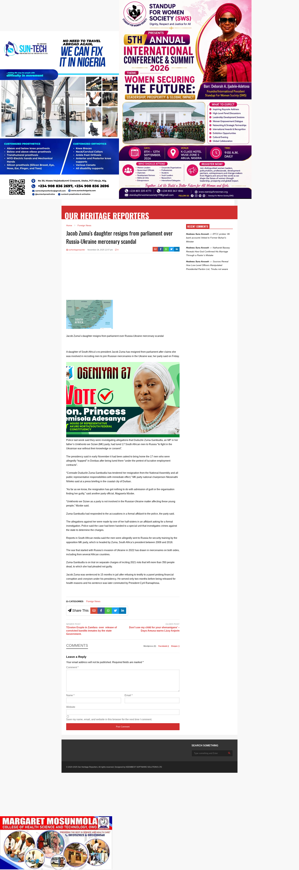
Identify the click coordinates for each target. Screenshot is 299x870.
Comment (72, 667)
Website (70, 707)
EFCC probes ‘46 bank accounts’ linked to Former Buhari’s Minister (208, 238)
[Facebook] (160, 249)
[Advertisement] (123, 278)
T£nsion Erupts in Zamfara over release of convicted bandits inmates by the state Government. (91, 630)
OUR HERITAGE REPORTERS (107, 215)
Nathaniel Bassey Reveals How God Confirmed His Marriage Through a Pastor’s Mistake (208, 251)
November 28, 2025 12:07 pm (100, 250)
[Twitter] (171, 249)
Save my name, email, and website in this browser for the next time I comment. (109, 719)
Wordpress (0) (150, 646)
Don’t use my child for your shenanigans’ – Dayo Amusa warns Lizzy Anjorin (154, 629)
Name (70, 695)
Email (129, 695)
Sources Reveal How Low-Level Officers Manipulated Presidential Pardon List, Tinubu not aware (207, 265)
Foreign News (93, 601)
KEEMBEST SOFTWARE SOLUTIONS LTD (144, 767)
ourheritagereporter (76, 250)
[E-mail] (155, 249)
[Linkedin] (177, 249)
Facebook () (163, 646)
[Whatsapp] (166, 249)
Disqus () (175, 646)
